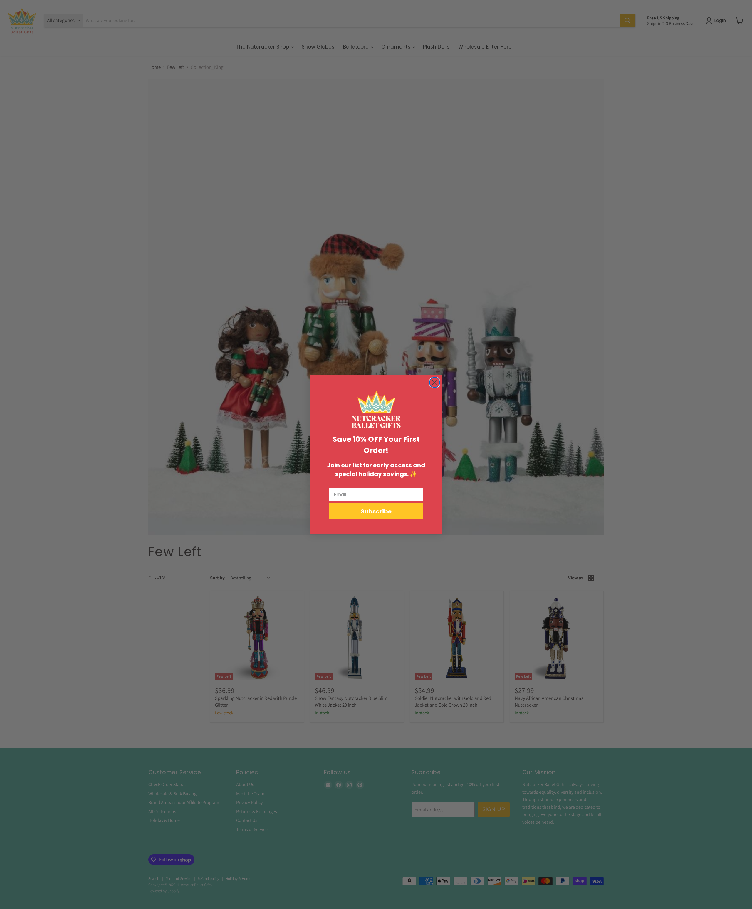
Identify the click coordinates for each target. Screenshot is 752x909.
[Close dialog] (434, 382)
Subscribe (376, 511)
